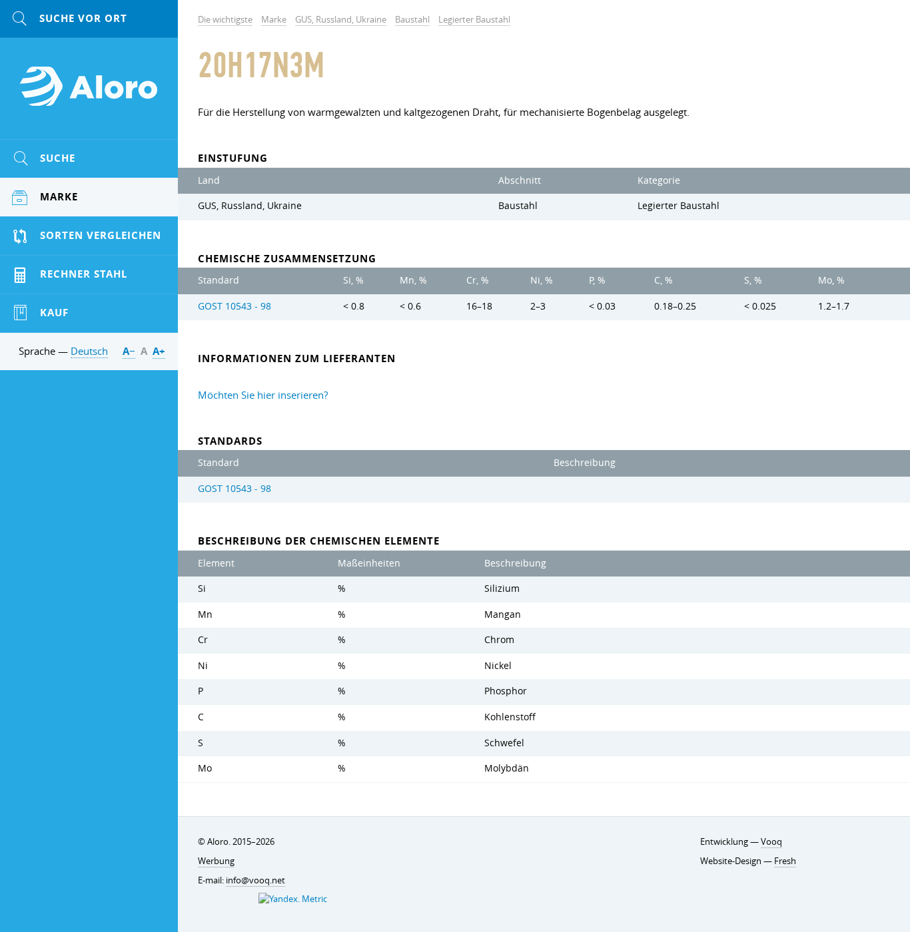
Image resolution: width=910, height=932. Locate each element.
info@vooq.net (255, 880)
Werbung (216, 861)
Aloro (89, 94)
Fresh (785, 861)
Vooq (771, 841)
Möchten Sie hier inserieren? (263, 394)
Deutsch (89, 350)
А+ (159, 351)
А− (129, 351)
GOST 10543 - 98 (234, 306)
